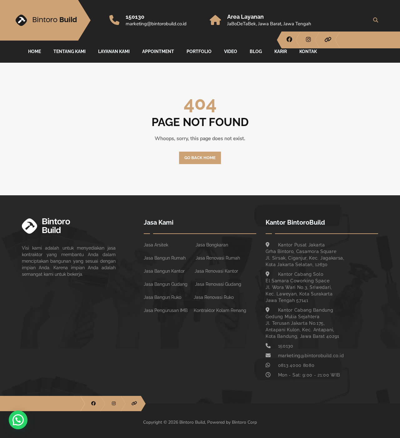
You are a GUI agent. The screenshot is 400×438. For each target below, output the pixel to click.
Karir (280, 51)
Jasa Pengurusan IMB (166, 310)
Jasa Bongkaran (212, 244)
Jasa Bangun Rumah (165, 258)
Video (230, 51)
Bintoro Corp (244, 422)
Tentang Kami (69, 51)
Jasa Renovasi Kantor (216, 271)
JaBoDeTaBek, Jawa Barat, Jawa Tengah (269, 24)
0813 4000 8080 (296, 365)
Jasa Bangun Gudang (166, 284)
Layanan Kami (114, 51)
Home (34, 51)
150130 (135, 16)
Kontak (308, 51)
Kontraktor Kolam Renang (220, 310)
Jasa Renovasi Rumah (218, 258)
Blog (256, 51)
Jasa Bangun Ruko (162, 297)
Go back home (200, 157)
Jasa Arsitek (156, 244)
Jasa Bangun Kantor (164, 271)
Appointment (158, 51)
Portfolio (199, 51)
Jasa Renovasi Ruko (214, 297)
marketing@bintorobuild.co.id (156, 24)
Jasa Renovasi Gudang (218, 284)
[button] (18, 420)
